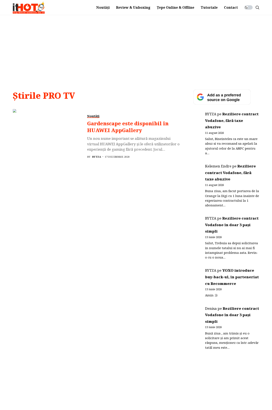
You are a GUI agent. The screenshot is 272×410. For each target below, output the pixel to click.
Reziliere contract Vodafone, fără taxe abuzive (232, 120)
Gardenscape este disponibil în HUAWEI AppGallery (128, 127)
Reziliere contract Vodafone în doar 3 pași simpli (232, 225)
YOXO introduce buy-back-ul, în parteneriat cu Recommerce (232, 277)
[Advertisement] (136, 47)
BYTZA (96, 156)
